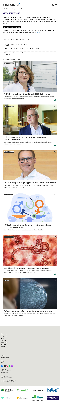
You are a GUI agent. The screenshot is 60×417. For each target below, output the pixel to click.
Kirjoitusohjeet (4, 342)
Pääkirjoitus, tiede (9, 151)
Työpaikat (3, 344)
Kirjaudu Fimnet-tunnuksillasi (12, 27)
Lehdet (2, 338)
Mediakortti (3, 336)
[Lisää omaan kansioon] (55, 63)
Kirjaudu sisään (17, 9)
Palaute (3, 355)
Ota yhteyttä (4, 334)
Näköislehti (3, 340)
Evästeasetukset (5, 363)
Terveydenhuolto (8, 63)
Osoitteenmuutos (5, 357)
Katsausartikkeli (8, 194)
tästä (38, 33)
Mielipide (6, 280)
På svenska (3, 359)
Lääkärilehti (7, 9)
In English (3, 361)
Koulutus (3, 346)
